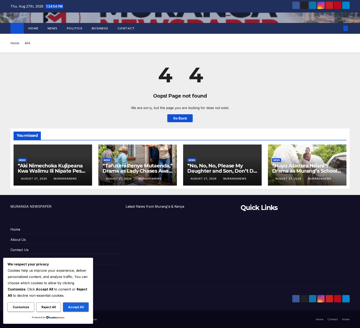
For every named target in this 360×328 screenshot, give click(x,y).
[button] (339, 28)
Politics (74, 28)
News (53, 28)
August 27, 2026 (34, 178)
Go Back (180, 118)
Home (33, 28)
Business (100, 28)
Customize (21, 307)
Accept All (76, 307)
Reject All (48, 307)
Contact (126, 28)
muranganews (65, 178)
